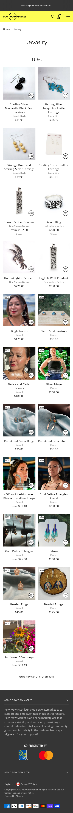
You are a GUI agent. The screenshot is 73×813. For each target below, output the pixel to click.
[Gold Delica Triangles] (19, 530)
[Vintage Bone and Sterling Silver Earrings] (19, 144)
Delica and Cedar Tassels (19, 386)
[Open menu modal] (68, 16)
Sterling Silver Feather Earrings (54, 167)
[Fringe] (54, 530)
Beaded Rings (19, 604)
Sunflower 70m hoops (19, 657)
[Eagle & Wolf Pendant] (54, 257)
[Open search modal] (52, 16)
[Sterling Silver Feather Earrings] (54, 144)
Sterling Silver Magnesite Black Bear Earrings (19, 108)
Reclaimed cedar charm (53, 441)
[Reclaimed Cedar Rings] (19, 420)
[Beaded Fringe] (54, 583)
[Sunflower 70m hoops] (19, 636)
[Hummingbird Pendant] (19, 257)
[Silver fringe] (54, 363)
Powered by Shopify (13, 796)
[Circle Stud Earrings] (54, 310)
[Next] (68, 5)
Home (6, 29)
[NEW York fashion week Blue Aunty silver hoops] (19, 473)
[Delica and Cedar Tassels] (19, 363)
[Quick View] (31, 95)
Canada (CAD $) (28, 784)
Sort (39, 59)
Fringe (54, 551)
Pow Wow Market (30, 789)
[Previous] (5, 5)
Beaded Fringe (53, 604)
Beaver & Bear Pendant (19, 222)
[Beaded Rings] (19, 583)
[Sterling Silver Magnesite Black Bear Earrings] (19, 83)
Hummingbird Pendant (19, 278)
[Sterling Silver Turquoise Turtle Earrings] (54, 83)
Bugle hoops (19, 331)
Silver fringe (54, 384)
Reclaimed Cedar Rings (19, 441)
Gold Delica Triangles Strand (54, 496)
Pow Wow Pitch (14, 709)
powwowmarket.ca (48, 709)
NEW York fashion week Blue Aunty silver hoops (19, 496)
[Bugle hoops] (19, 310)
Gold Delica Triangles (19, 551)
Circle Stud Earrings (54, 331)
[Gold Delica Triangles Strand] (54, 473)
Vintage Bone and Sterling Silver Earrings (19, 167)
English (7, 784)
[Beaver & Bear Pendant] (19, 201)
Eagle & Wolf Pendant (53, 278)
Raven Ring (53, 222)
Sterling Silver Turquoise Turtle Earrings (54, 108)
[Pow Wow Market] (14, 16)
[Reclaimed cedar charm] (54, 420)
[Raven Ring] (54, 201)
